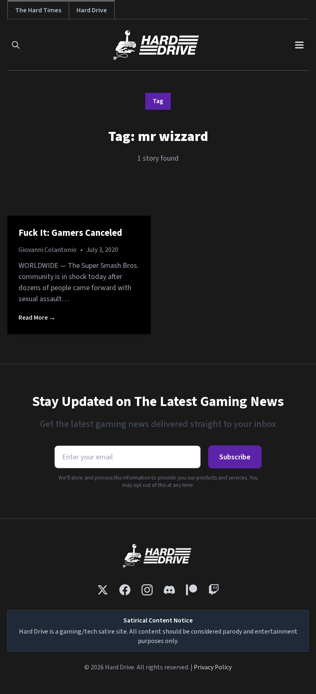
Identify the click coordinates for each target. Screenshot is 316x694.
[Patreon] (191, 589)
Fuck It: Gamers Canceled (70, 233)
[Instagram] (147, 589)
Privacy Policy (213, 667)
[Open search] (15, 45)
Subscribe (235, 457)
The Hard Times (38, 10)
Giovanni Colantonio (48, 249)
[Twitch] (213, 589)
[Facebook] (124, 589)
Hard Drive (92, 10)
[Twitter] (102, 589)
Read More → (37, 317)
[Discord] (169, 589)
